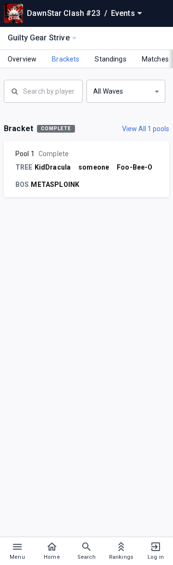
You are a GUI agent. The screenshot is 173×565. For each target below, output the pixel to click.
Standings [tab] (110, 59)
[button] (125, 91)
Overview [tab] (22, 59)
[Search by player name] (43, 90)
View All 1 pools (145, 129)
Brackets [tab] (65, 59)
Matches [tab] (155, 59)
